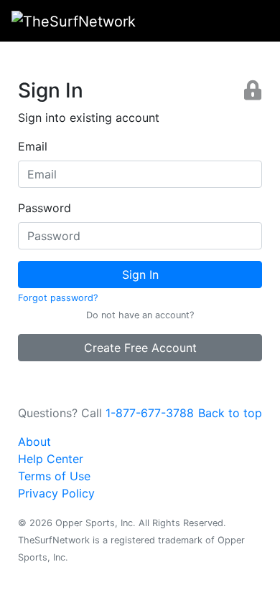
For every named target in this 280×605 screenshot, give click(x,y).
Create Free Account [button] (140, 347)
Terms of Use (54, 476)
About (34, 441)
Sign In (140, 274)
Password (44, 208)
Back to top (230, 413)
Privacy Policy (56, 493)
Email (32, 146)
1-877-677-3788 (150, 413)
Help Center (50, 459)
